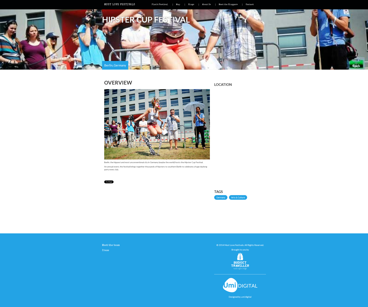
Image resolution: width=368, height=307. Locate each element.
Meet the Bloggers (228, 5)
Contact (250, 5)
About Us (206, 5)
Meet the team (111, 245)
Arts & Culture (238, 197)
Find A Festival (160, 5)
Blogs (191, 5)
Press (105, 250)
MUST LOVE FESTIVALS (119, 4)
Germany (220, 197)
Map (178, 5)
